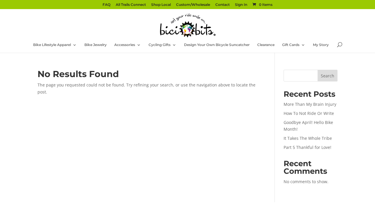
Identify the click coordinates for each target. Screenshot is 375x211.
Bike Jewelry (95, 45)
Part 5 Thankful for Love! (307, 147)
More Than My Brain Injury (310, 104)
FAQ (106, 5)
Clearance (266, 45)
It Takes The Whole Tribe (308, 138)
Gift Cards (290, 45)
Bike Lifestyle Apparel (52, 45)
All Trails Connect (131, 5)
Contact (222, 5)
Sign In (241, 5)
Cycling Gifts (160, 45)
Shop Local (161, 5)
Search (327, 76)
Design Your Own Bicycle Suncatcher (217, 45)
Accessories (124, 45)
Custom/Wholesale (193, 5)
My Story (321, 45)
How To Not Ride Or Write (309, 113)
